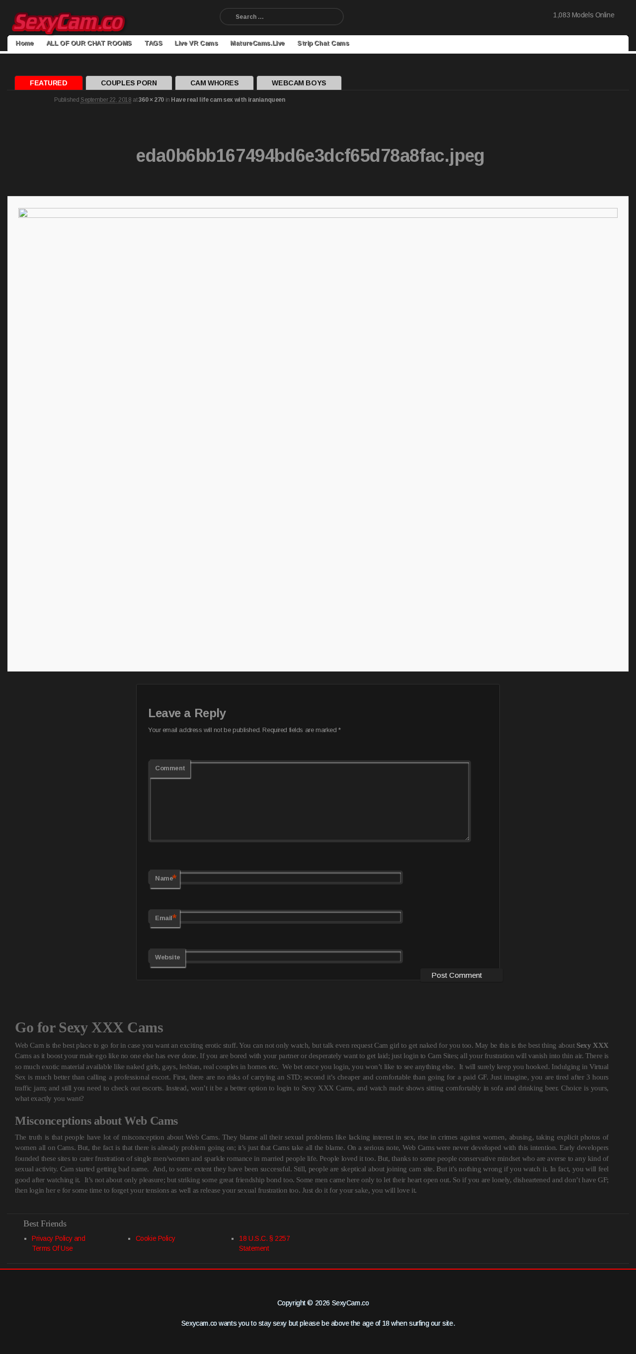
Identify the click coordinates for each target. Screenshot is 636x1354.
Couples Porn (129, 83)
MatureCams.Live (257, 43)
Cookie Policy (155, 1238)
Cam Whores (214, 83)
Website (167, 957)
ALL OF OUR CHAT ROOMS (89, 43)
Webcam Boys (299, 83)
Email (165, 918)
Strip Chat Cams (323, 43)
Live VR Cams (196, 43)
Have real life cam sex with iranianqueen (228, 99)
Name (165, 878)
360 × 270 (151, 99)
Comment (170, 768)
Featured (49, 83)
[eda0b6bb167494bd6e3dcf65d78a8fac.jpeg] (317, 432)
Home (24, 43)
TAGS (153, 43)
